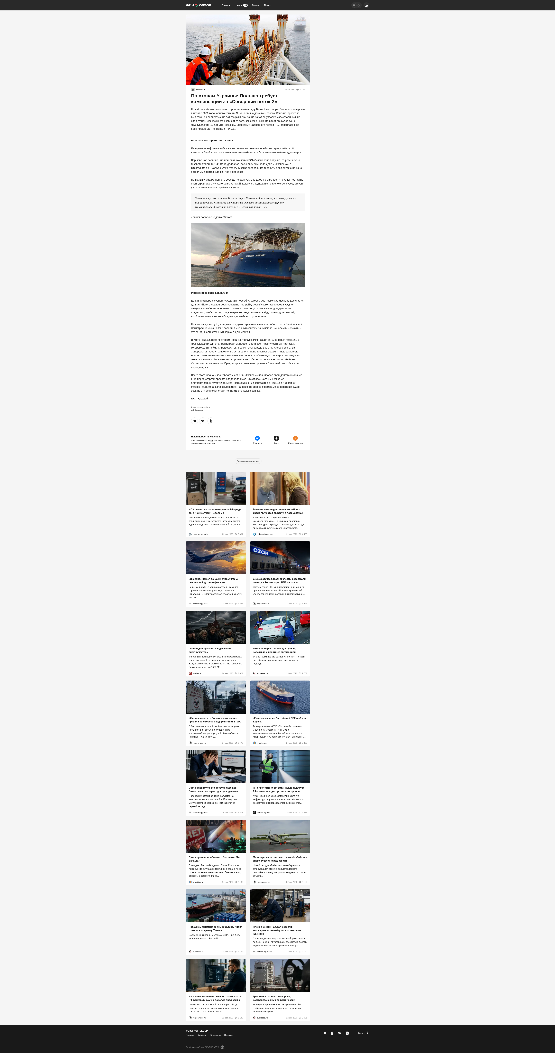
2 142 (304, 951)
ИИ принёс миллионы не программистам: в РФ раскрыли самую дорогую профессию (215, 998)
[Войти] (366, 5)
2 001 (304, 1017)
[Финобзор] (198, 5)
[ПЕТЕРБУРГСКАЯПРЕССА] (190, 603)
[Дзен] (347, 1033)
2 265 (304, 812)
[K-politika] (254, 743)
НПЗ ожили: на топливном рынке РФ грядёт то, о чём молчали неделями (215, 511)
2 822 (240, 673)
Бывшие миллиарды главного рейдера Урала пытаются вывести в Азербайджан (278, 511)
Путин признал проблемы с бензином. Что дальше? (214, 859)
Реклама (190, 1035)
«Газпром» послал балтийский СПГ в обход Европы (279, 720)
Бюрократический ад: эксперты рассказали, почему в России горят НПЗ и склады (279, 581)
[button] (194, 420)
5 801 (240, 534)
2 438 (304, 743)
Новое (241, 5)
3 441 (304, 604)
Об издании (215, 1035)
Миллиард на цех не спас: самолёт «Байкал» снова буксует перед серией (280, 859)
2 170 (304, 882)
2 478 (240, 743)
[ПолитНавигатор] (254, 534)
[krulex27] (193, 90)
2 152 (240, 951)
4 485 (304, 534)
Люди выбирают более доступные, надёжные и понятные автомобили (274, 650)
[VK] (340, 1033)
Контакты (201, 1035)
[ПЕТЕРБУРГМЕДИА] (190, 534)
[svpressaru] (254, 673)
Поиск (267, 5)
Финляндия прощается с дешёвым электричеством (210, 650)
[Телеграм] (324, 1033)
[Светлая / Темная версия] (356, 5)
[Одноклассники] (332, 1033)
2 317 (240, 812)
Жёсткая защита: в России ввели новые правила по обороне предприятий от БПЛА (215, 720)
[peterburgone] (254, 812)
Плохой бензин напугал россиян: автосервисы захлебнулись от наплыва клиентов (277, 930)
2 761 (304, 673)
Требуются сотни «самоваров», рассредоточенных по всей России (274, 998)
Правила (228, 1035)
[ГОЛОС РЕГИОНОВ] (254, 603)
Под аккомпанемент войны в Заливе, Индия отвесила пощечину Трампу (215, 929)
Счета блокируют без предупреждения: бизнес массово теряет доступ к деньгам (213, 789)
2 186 (240, 882)
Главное (226, 5)
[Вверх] (363, 1033)
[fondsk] (190, 673)
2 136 (240, 1017)
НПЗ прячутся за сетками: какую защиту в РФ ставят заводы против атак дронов (278, 789)
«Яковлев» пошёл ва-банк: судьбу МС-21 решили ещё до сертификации (213, 581)
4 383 (240, 604)
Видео (255, 5)
